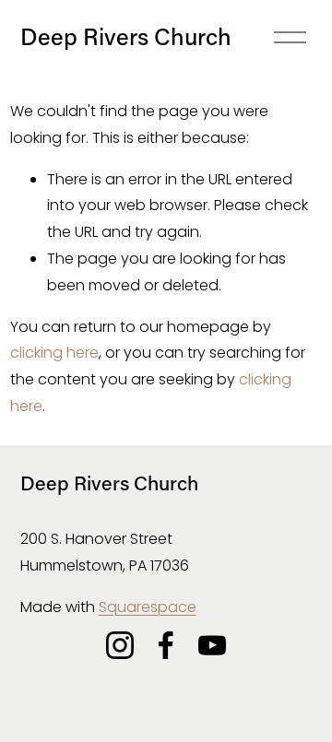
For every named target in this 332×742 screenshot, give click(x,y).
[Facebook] (166, 645)
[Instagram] (120, 645)
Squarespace (147, 607)
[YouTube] (212, 645)
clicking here (54, 352)
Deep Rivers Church (125, 36)
